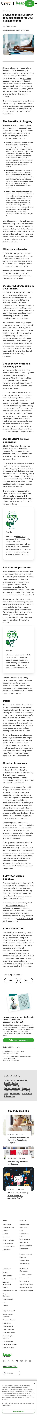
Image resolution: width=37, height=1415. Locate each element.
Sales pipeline (24, 1260)
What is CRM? (7, 1276)
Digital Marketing (11, 1086)
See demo (29, 3)
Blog (4, 1302)
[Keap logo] (13, 3)
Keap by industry (8, 1240)
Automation (22, 1080)
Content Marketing (12, 1088)
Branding (26, 1088)
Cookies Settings (18, 1411)
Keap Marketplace (9, 1333)
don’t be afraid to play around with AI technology (17, 496)
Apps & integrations (26, 1284)
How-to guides (8, 1299)
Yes (10, 980)
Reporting (23, 1257)
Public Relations (11, 1091)
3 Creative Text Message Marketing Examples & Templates (18, 1140)
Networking (25, 1091)
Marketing (6, 11)
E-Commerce (9, 1096)
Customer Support (9, 1320)
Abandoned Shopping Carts (13, 1051)
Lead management (26, 1254)
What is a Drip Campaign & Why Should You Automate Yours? (18, 1195)
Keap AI (5, 1287)
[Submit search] (5, 1373)
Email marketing (25, 1239)
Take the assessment (18, 1040)
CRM (21, 1230)
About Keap (7, 1224)
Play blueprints (8, 1341)
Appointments (24, 1224)
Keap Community (8, 1329)
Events (5, 1272)
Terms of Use (6, 1405)
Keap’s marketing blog (15, 905)
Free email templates (10, 1291)
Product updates (8, 1347)
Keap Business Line (26, 1245)
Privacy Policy (9, 1395)
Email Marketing (11, 1083)
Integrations (24, 1242)
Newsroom (6, 1237)
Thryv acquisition (8, 1227)
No (26, 980)
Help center (7, 1323)
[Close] (34, 1383)
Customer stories (9, 1246)
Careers (5, 1230)
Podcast (5, 1305)
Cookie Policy (21, 1395)
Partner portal (24, 1278)
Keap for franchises (26, 1287)
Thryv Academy (8, 1326)
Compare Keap (8, 1243)
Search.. (10, 1373)
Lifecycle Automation (10, 1279)
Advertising (27, 1093)
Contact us (6, 1250)
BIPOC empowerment (10, 1344)
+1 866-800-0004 (10, 1366)
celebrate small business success (17, 866)
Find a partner (24, 1281)
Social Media (15, 1093)
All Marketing (9, 1080)
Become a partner (25, 1275)
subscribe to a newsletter (14, 725)
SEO (6, 1093)
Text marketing (25, 1263)
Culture (5, 1234)
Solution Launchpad (26, 1291)
